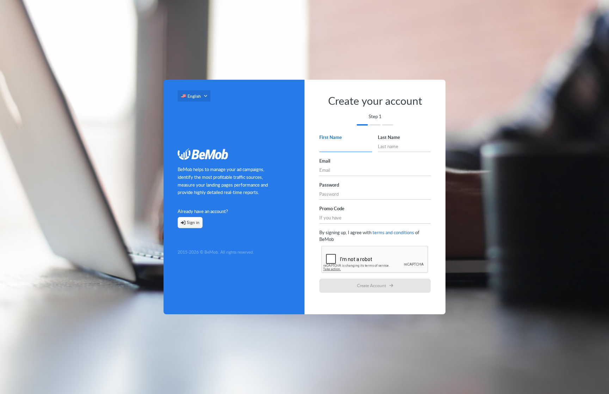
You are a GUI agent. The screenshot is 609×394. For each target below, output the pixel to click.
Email (324, 161)
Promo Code (331, 208)
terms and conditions (393, 232)
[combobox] (194, 98)
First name (330, 137)
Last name (389, 137)
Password (329, 185)
